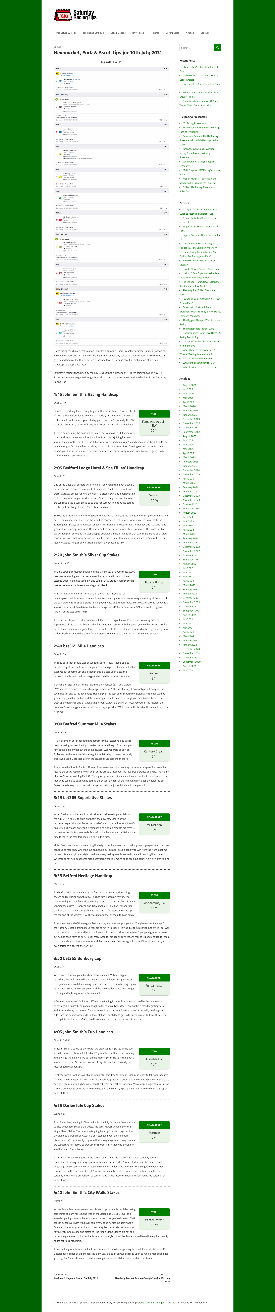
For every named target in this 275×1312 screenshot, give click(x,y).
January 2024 (190, 491)
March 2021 (189, 636)
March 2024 (189, 483)
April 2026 (188, 402)
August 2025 (190, 436)
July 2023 (188, 517)
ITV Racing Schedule (93, 33)
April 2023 (188, 530)
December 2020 (191, 649)
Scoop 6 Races (118, 33)
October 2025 (190, 427)
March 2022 (189, 585)
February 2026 (191, 410)
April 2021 (188, 632)
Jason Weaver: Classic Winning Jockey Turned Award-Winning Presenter (196, 153)
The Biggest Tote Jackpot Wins (198, 329)
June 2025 (188, 444)
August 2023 (190, 513)
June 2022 (188, 572)
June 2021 (188, 623)
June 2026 (188, 393)
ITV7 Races (138, 33)
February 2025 (191, 461)
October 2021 (190, 606)
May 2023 (188, 525)
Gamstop (170, 1302)
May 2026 (188, 398)
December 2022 (191, 547)
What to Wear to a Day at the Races (201, 367)
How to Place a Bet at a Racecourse (201, 269)
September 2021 (192, 610)
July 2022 (188, 568)
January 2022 (190, 593)
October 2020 (190, 657)
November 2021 (191, 602)
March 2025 (189, 457)
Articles (190, 33)
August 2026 (190, 385)
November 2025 (191, 423)
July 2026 (188, 389)
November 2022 (191, 551)
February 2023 (191, 538)
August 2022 (190, 564)
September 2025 (192, 432)
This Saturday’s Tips (66, 33)
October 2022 (190, 555)
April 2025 (188, 453)
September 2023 (192, 508)
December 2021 (191, 598)
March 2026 (189, 406)
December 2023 (191, 496)
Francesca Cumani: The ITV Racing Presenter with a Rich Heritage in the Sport (198, 140)
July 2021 (188, 619)
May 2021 (188, 628)
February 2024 (191, 487)
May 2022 (188, 576)
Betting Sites (172, 33)
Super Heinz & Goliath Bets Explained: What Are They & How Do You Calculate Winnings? (200, 311)
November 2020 (191, 653)
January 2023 (190, 542)
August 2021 (190, 615)
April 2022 (188, 581)
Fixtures (155, 33)
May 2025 (188, 449)
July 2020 (188, 670)
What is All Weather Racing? (197, 358)
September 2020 (192, 662)
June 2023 (188, 521)
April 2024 (188, 479)
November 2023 (191, 500)
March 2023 (189, 534)
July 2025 (188, 440)
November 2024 (191, 474)
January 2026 (190, 415)
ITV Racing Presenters (194, 123)
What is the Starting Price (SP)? (199, 363)
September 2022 (192, 559)
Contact (205, 33)
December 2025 (191, 419)
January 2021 (190, 645)
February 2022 (191, 589)
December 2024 (191, 470)
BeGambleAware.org (152, 1302)
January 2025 (190, 466)
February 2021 (191, 640)
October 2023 (190, 504)
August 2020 (190, 666)
